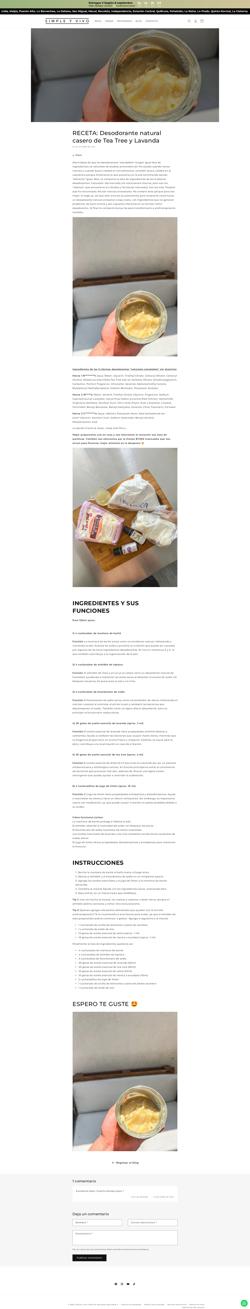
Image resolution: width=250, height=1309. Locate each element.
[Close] (151, 632)
